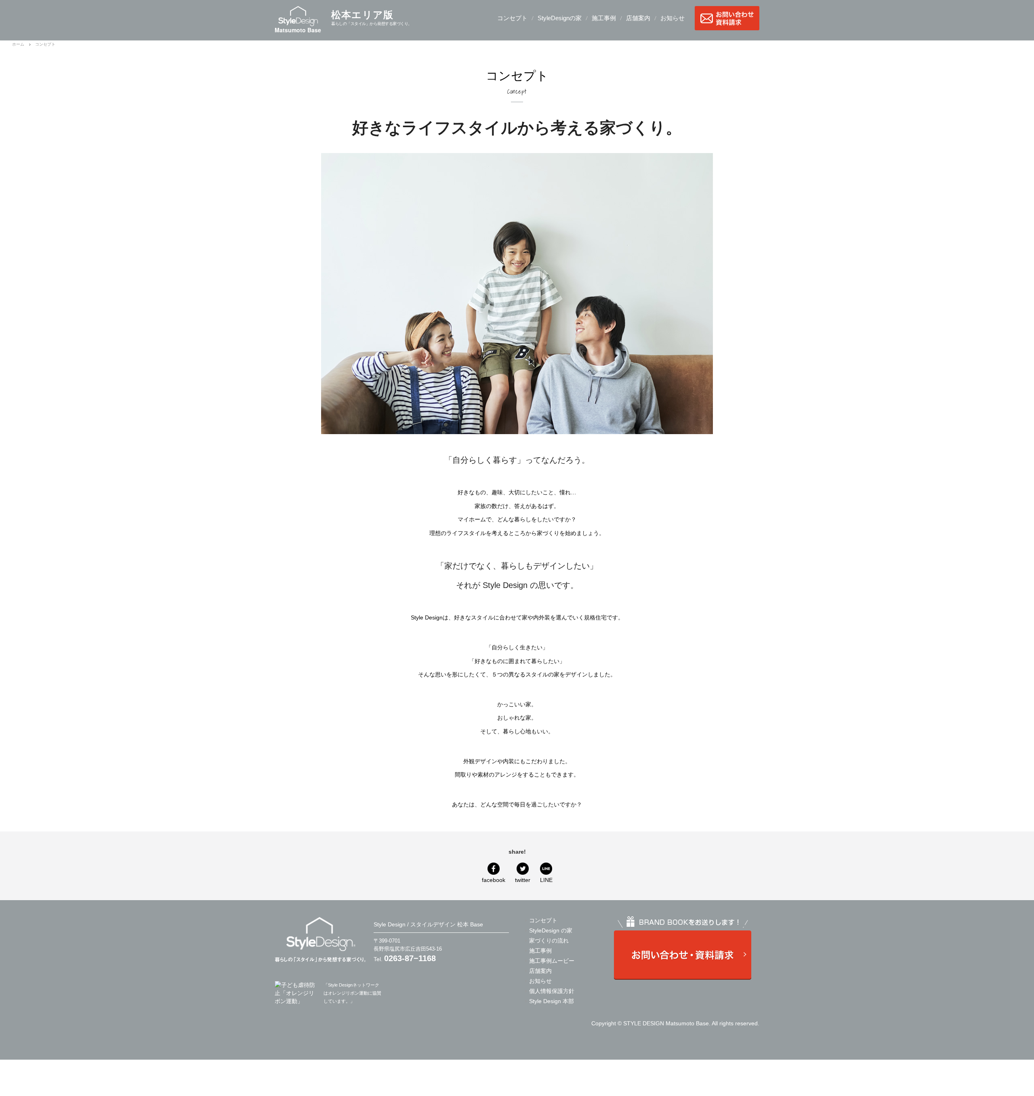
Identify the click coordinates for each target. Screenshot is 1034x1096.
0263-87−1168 (410, 958)
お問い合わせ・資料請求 (727, 18)
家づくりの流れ (549, 940)
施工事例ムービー (551, 960)
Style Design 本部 (551, 1001)
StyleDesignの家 (560, 18)
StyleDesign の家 (550, 930)
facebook (493, 880)
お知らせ (672, 18)
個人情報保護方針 (551, 991)
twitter (522, 880)
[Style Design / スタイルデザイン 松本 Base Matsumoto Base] (320, 939)
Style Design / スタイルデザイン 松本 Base (428, 924)
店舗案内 (638, 18)
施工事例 (604, 18)
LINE (546, 880)
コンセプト (512, 18)
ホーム (18, 44)
